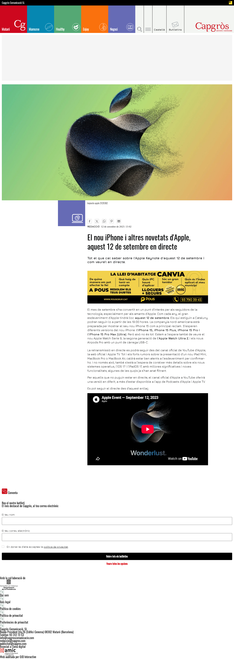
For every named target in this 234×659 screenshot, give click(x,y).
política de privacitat (56, 546)
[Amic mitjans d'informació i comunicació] (117, 651)
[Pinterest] (111, 221)
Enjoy (86, 29)
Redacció (93, 226)
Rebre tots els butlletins (117, 556)
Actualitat (71, 213)
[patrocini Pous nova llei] (147, 287)
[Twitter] (97, 221)
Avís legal (5, 602)
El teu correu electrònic (16, 530)
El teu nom (8, 514)
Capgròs (206, 27)
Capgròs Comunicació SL (13, 2)
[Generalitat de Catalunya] (117, 584)
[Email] (119, 221)
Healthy (60, 29)
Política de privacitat (11, 615)
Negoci (114, 29)
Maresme (34, 29)
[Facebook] (89, 221)
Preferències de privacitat (14, 622)
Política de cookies (10, 608)
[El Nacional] (230, 2)
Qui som (4, 595)
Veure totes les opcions (117, 564)
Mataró (6, 29)
